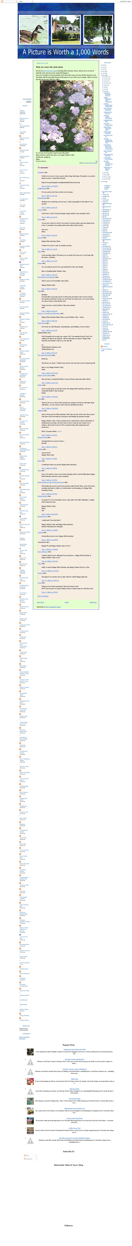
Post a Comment (43, 596)
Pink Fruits (74, 1079)
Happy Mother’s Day (108, 151)
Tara (39, 470)
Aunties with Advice (25, 625)
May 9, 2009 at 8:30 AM (49, 289)
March (105, 175)
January (106, 179)
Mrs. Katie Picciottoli (45, 355)
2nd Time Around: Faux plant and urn (108, 105)
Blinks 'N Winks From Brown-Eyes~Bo (24, 929)
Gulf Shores (105, 253)
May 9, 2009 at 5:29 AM (49, 196)
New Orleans (106, 281)
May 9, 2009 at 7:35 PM (49, 480)
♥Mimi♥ (40, 410)
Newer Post (40, 602)
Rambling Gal (23, 806)
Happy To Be (23, 558)
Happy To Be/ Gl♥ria (44, 375)
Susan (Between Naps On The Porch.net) (51, 482)
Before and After (107, 206)
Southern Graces (24, 969)
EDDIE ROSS (23, 1004)
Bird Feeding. (106, 209)
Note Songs (22, 205)
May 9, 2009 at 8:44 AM (49, 311)
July (105, 87)
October (106, 81)
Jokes (104, 267)
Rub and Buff (106, 305)
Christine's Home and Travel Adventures (24, 220)
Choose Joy (22, 745)
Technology (105, 322)
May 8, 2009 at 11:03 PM (50, 186)
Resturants (105, 302)
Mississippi (105, 278)
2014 (103, 67)
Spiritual (105, 316)
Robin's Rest (23, 844)
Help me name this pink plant (49, 66)
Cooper (104, 227)
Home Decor (106, 258)
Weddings (105, 333)
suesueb (40, 210)
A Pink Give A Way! (75, 1128)
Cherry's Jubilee (24, 258)
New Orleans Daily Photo (24, 435)
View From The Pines (24, 937)
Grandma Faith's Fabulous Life (24, 878)
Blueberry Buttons (24, 687)
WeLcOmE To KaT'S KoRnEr (24, 738)
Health (104, 255)
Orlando (105, 285)
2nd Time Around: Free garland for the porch (108, 140)
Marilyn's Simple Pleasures (24, 1010)
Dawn (39, 219)
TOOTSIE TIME (24, 150)
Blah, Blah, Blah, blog (24, 511)
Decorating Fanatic (24, 944)
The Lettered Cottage (23, 211)
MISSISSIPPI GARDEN (23, 898)
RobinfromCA (42, 516)
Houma (104, 262)
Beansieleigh (42, 198)
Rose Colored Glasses (23, 497)
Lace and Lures (24, 387)
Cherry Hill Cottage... (22, 286)
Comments (28, 1159)
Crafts (104, 229)
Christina (41, 172)
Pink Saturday (93, 163)
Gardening (86, 163)
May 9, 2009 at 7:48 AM (49, 275)
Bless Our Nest (23, 564)
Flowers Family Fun (25, 973)
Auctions (105, 200)
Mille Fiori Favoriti (24, 138)
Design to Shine (24, 716)
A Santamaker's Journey (24, 831)
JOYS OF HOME (24, 483)
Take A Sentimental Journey (25, 759)
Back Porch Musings (25, 532)
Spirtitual (105, 317)
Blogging (105, 215)
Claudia (40, 532)
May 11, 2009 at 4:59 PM (50, 592)
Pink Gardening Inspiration (108, 109)
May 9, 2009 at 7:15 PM (49, 458)
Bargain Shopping (107, 203)
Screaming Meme (24, 786)
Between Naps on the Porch (24, 119)
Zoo (103, 340)
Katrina (104, 271)
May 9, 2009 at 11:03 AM (50, 383)
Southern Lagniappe (25, 246)
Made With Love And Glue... (24, 272)
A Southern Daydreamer (23, 294)
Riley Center (106, 304)
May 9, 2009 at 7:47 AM (49, 261)
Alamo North (23, 838)
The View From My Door (24, 525)
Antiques (105, 196)
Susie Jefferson (43, 552)
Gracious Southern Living (24, 351)
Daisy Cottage (23, 818)
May (105, 91)
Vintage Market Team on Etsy (24, 723)
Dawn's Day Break (24, 864)
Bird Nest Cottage (24, 766)
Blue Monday (106, 218)
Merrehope (105, 276)
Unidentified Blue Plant (108, 120)
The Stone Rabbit (24, 307)
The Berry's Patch (24, 885)
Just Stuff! (22, 891)
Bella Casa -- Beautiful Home (24, 913)
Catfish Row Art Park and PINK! (108, 168)
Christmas (105, 222)
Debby (40, 385)
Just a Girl (22, 228)
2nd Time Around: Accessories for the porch (108, 163)
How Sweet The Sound (24, 170)
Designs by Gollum (24, 279)
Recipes (104, 300)
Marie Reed (41, 323)
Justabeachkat (42, 496)
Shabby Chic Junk (24, 990)
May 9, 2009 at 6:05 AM (49, 207)
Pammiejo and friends (23, 799)
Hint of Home (23, 666)
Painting (105, 290)
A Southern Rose (24, 631)
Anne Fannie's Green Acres (23, 709)
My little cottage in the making (24, 586)
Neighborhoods (106, 279)
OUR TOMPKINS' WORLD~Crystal (24, 672)
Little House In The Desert (24, 701)
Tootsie (40, 449)
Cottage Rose (23, 637)
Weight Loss (106, 335)
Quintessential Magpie (23, 456)
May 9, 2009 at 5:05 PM (49, 447)
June (105, 89)
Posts (27, 1155)
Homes (104, 260)
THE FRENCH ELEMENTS (23, 374)
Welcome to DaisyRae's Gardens (25, 920)
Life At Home (23, 252)
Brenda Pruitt (42, 437)
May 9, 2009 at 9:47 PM (49, 494)
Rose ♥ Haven (23, 593)
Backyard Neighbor (25, 313)
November (106, 79)
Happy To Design (24, 428)
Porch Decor (106, 295)
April (105, 173)
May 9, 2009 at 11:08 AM (50, 397)
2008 (103, 181)
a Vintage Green (24, 199)
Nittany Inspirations (25, 772)
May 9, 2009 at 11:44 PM (50, 540)
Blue (104, 216)
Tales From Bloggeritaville (23, 730)
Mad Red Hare (23, 345)
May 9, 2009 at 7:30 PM (49, 468)
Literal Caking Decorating (107, 132)
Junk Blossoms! (24, 1000)
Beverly (40, 237)
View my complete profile (106, 349)
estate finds (105, 234)
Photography (106, 291)
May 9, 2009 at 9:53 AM (49, 330)
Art (103, 198)
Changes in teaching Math (108, 124)
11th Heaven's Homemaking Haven (25, 449)
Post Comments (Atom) (53, 607)
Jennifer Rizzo (23, 612)
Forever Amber (23, 956)
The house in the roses (24, 578)
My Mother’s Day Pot (108, 135)
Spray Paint (105, 319)
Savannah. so (106, 307)
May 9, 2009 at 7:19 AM (49, 249)
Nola (39, 399)
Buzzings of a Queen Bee (25, 319)
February (106, 177)
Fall (103, 238)
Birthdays (105, 211)
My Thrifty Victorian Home (24, 985)
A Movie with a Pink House (74, 1118)
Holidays (105, 257)
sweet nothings (23, 518)
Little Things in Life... (23, 659)
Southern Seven (24, 326)
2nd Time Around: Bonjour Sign (108, 117)
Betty (39, 461)
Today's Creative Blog (24, 163)
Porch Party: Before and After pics (107, 94)
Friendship (105, 246)
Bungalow (22, 538)
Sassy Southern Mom (24, 856)
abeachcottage (23, 544)
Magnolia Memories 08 (25, 476)
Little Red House (24, 505)
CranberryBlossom (24, 339)
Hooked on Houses (24, 156)
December (106, 77)
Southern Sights (107, 314)
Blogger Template (23, 1037)
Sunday (104, 321)
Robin (40, 263)
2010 (103, 73)
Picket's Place (23, 463)
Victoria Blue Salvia (74, 1099)
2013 (103, 69)
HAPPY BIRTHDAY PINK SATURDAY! (108, 99)
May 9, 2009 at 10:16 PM (50, 514)
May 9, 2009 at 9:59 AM (49, 353)
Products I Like (106, 298)
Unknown (105, 346)
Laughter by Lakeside (23, 394)
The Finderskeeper (24, 469)
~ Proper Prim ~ (24, 652)
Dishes (104, 231)
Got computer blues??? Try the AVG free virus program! (108, 147)
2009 (103, 75)
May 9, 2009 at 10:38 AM (50, 373)
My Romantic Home (25, 301)
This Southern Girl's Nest (25, 490)
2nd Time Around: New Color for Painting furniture (74, 1138)
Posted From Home (24, 995)
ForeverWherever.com (25, 178)
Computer (105, 224)
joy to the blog (23, 144)
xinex (39, 251)
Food (104, 244)
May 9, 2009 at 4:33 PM (49, 435)
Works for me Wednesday (106, 337)
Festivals (105, 242)
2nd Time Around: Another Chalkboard (74, 1069)
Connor (104, 225)
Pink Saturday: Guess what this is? (107, 128)
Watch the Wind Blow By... (24, 599)
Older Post (93, 602)
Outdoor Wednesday (108, 286)
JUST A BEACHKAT (23, 408)
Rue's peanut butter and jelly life (25, 359)
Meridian (105, 274)
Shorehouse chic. (24, 812)
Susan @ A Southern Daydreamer (49, 313)
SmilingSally (42, 188)
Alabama (105, 194)
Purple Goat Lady (24, 606)
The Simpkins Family (23, 694)
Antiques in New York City (108, 112)
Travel (104, 326)
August (105, 85)
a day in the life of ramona (24, 779)
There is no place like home (24, 367)
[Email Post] (96, 161)
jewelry (104, 265)
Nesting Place (23, 132)
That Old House (24, 333)
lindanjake (22, 824)
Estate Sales (105, 236)
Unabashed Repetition (23, 979)
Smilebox (105, 312)
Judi (39, 291)
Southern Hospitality (22, 111)
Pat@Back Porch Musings (46, 277)
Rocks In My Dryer (24, 442)
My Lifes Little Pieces (23, 551)
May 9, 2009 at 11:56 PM (50, 549)
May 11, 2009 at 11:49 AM (50, 580)
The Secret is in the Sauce (24, 186)
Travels (104, 328)
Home (67, 602)
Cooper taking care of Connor (108, 158)
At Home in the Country (23, 752)
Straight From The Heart (24, 265)
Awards (104, 201)
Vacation (105, 330)
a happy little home (24, 1015)
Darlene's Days (23, 619)
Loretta (40, 573)
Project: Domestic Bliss (24, 905)
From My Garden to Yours (25, 963)
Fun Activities (106, 248)
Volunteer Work (106, 331)
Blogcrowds (22, 1039)
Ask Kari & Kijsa (24, 1020)
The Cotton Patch (24, 850)
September (106, 83)
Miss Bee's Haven (24, 415)
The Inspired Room (25, 126)
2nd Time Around (107, 191)
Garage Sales (106, 249)
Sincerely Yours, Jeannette (24, 421)
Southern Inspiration (22, 570)
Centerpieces (106, 220)
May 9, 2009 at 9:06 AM (49, 321)
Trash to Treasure (107, 324)
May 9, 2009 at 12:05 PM (50, 408)
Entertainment (106, 232)
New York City (106, 283)
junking (104, 269)
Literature (105, 272)
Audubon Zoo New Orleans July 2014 (75, 1049)
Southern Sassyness (25, 950)
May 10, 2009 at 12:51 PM (50, 571)
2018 (103, 65)
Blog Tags (105, 213)
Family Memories (107, 239)
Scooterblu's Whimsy (23, 870)
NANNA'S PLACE (24, 401)
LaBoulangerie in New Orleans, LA (74, 1108)
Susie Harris (23, 240)
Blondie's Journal (24, 234)
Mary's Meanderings (25, 193)
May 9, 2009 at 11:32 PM (50, 530)
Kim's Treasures (24, 792)
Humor (104, 264)
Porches (104, 297)
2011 (103, 71)
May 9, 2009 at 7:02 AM (49, 235)
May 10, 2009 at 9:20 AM (50, 561)
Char (39, 563)
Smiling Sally (23, 381)
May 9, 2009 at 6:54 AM (49, 217)
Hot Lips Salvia (74, 1089)
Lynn (39, 583)
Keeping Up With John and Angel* (24, 680)
